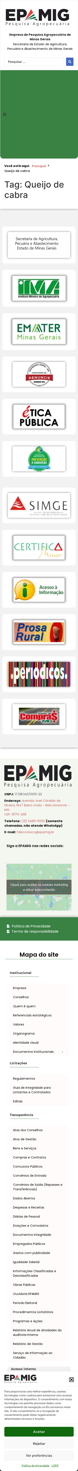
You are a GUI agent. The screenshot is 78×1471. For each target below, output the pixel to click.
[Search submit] (69, 62)
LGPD (55, 1465)
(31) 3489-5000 (33, 821)
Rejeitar (39, 1444)
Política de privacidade (35, 1465)
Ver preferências (39, 1455)
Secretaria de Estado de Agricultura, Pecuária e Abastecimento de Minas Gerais (40, 46)
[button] (71, 1379)
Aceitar (39, 1432)
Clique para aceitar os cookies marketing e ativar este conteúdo (39, 887)
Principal (39, 166)
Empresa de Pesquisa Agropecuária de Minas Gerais (40, 36)
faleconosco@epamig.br (35, 832)
